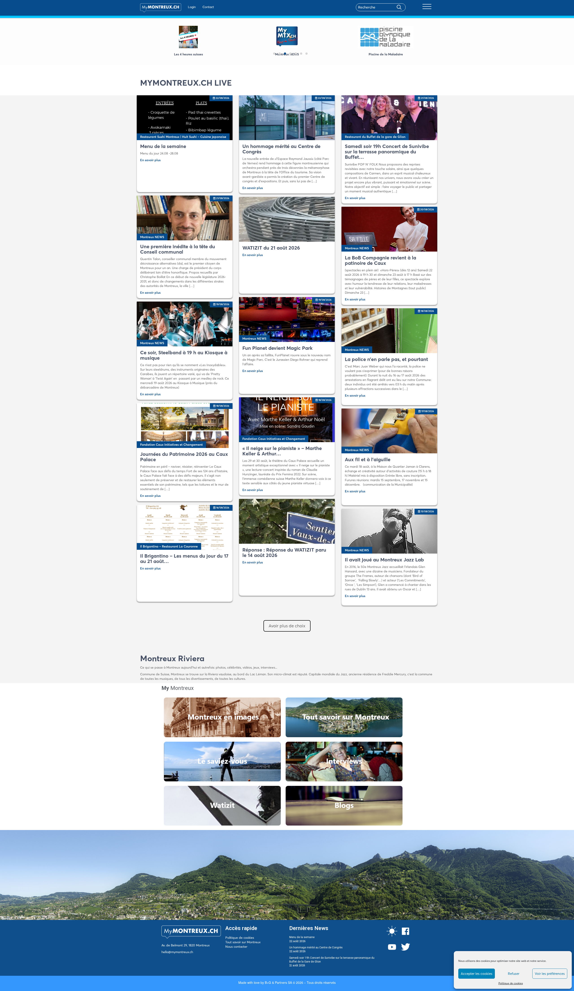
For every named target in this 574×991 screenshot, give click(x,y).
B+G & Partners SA (278, 982)
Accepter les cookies (476, 973)
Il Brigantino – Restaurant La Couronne (169, 546)
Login (192, 7)
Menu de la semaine (302, 937)
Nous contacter (236, 947)
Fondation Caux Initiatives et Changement (273, 439)
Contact (208, 7)
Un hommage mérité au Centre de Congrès (316, 947)
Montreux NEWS (152, 237)
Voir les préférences (550, 973)
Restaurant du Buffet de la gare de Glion (375, 137)
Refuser (513, 973)
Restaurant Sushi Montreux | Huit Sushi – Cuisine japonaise (183, 137)
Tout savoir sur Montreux (243, 942)
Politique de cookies (510, 983)
